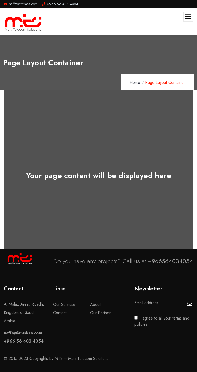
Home (135, 83)
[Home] (20, 258)
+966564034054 (170, 261)
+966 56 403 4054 (24, 341)
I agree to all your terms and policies (161, 321)
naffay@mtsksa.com (23, 333)
